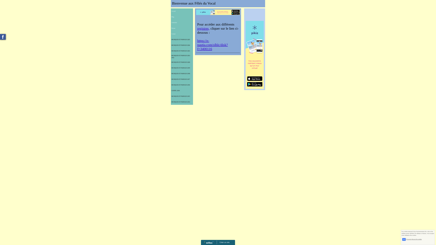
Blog (172, 17)
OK (404, 239)
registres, (203, 28)
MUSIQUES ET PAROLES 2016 (180, 85)
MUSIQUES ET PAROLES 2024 (180, 45)
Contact (173, 34)
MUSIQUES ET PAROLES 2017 (180, 79)
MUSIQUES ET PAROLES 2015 (180, 96)
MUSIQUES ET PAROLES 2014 (180, 102)
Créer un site (224, 242)
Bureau (173, 28)
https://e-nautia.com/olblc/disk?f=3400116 (212, 45)
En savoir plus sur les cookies (414, 239)
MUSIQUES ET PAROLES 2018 (180, 73)
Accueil (173, 11)
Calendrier (174, 22)
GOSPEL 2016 (175, 90)
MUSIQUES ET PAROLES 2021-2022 (180, 56)
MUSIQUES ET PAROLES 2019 (180, 68)
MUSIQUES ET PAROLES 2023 (180, 51)
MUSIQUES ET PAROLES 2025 (180, 39)
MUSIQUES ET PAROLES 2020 (180, 62)
